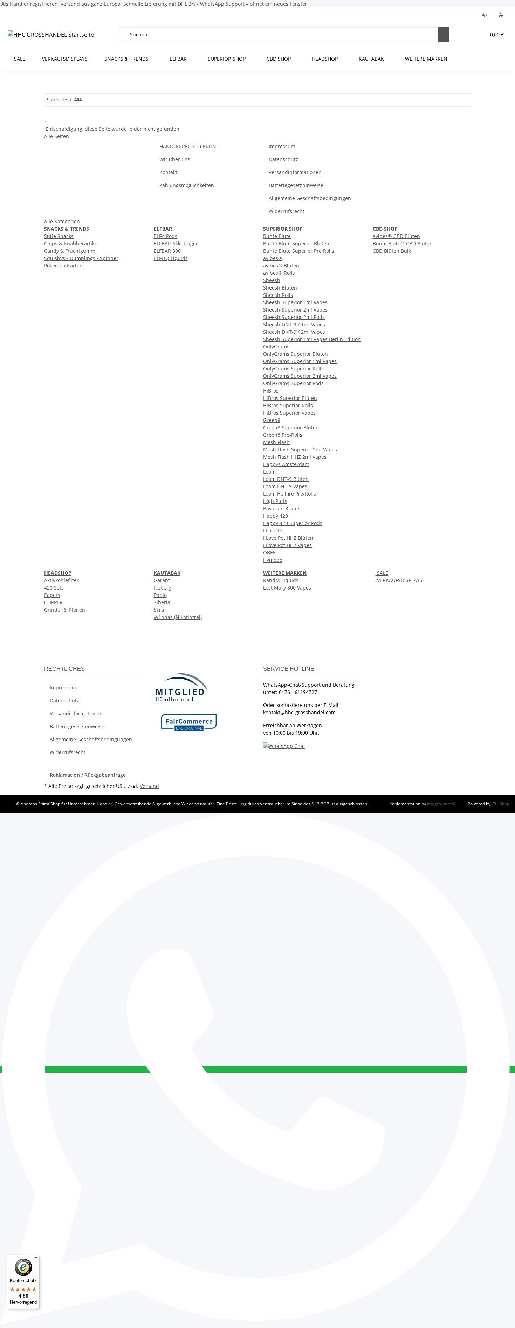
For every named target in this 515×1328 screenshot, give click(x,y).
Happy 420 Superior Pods (292, 523)
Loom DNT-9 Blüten (286, 479)
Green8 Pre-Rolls (282, 434)
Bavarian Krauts (282, 508)
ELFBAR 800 (167, 250)
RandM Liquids (280, 580)
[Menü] (35, 1259)
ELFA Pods (165, 236)
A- (501, 15)
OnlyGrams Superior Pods (293, 383)
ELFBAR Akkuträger (176, 243)
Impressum (282, 146)
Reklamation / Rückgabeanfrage (88, 774)
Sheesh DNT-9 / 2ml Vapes (294, 331)
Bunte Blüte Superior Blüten (296, 243)
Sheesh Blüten (280, 287)
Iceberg (162, 587)
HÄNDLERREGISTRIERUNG (189, 146)
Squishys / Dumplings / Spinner (81, 258)
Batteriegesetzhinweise (296, 185)
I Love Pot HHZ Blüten (288, 537)
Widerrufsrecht (286, 211)
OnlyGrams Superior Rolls (293, 368)
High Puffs (275, 501)
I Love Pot (274, 530)
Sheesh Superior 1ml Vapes (295, 302)
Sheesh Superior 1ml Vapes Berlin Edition (312, 339)
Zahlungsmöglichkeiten (186, 185)
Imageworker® (441, 804)
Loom (269, 471)
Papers (52, 595)
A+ (485, 15)
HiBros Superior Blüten (290, 398)
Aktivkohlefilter (61, 580)
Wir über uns (174, 159)
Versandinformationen (295, 172)
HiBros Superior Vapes (289, 412)
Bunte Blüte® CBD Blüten (403, 243)
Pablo (160, 595)
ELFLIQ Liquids (171, 258)
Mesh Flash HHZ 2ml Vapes (295, 457)
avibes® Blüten (281, 265)
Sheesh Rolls (278, 295)
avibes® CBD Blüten (396, 236)
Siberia (162, 602)
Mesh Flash (276, 442)
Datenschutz (283, 159)
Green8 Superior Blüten (291, 427)
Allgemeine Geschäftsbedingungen (310, 198)
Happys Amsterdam (286, 464)
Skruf (160, 609)
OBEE (269, 552)
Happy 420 (275, 515)
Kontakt (168, 172)
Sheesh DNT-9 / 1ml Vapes (294, 324)
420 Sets (54, 587)
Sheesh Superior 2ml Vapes (295, 309)
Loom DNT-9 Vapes (285, 486)
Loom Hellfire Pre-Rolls (289, 493)
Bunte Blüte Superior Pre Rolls (298, 250)
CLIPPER (53, 602)
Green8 (271, 420)
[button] (466, 34)
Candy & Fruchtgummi (70, 250)
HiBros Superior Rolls (288, 405)
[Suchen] (443, 34)
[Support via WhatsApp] (284, 745)
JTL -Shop (500, 804)
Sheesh (271, 280)
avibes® (272, 258)
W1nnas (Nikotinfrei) (178, 617)
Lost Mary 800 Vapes (287, 587)
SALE (382, 573)
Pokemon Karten (63, 265)
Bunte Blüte (277, 236)
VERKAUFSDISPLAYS (399, 580)
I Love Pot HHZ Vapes (287, 545)
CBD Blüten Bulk (392, 250)
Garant (162, 580)
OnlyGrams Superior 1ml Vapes (300, 361)
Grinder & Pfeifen (64, 609)
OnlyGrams (276, 346)
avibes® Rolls (279, 273)
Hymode (272, 560)
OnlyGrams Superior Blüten (295, 353)
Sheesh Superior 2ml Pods (294, 317)
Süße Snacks (59, 236)
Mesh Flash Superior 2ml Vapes (300, 449)
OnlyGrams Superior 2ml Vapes (300, 376)
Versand (149, 786)
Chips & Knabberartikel (71, 243)
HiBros (271, 390)
